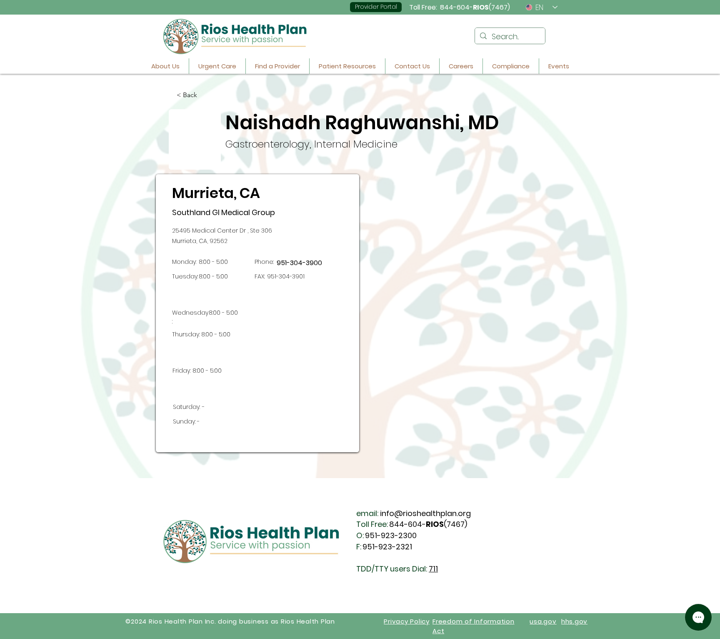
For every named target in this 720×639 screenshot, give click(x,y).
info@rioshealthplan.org (425, 513)
